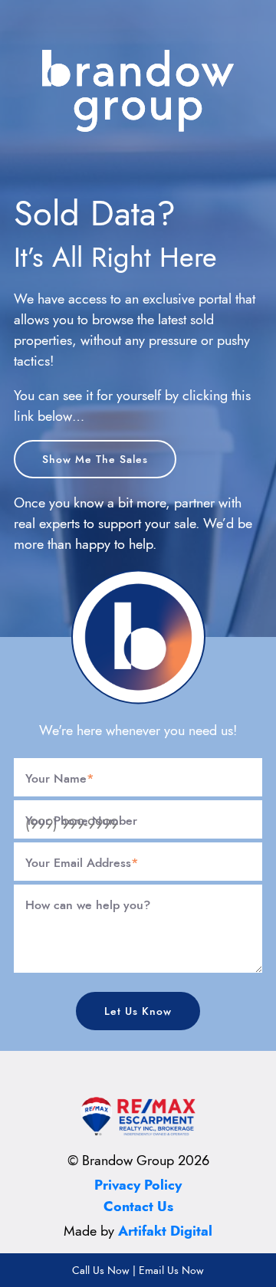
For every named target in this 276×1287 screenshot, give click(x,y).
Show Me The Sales (95, 459)
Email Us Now (171, 1270)
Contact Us (138, 1206)
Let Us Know (138, 1011)
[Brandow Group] (138, 89)
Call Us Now (101, 1270)
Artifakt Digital (165, 1231)
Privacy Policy (138, 1185)
